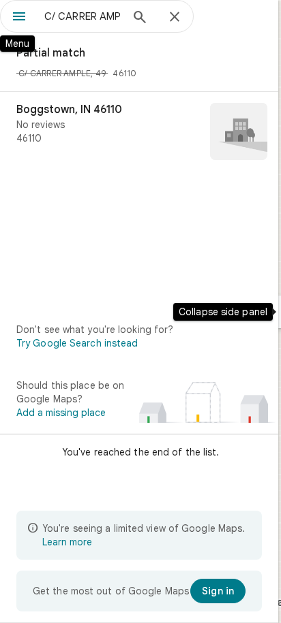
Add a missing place (61, 412)
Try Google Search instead (77, 343)
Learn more (67, 542)
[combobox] (82, 16)
